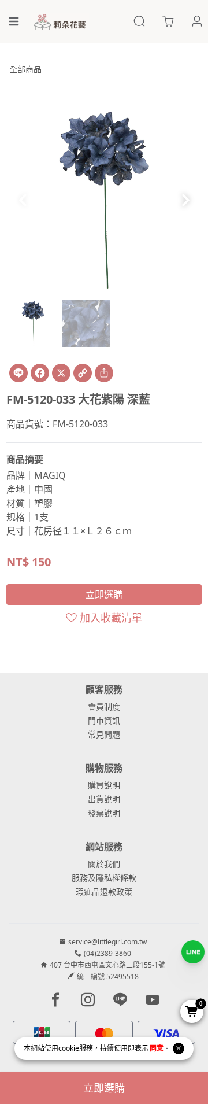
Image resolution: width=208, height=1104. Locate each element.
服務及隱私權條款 (104, 877)
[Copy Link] (82, 373)
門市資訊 (104, 720)
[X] (61, 373)
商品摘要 (24, 459)
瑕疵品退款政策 (104, 891)
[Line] (18, 373)
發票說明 (104, 812)
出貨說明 (104, 798)
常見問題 (104, 734)
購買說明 (104, 785)
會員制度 (104, 706)
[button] (185, 200)
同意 (157, 1048)
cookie (68, 1048)
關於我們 (104, 863)
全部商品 (25, 69)
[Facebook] (40, 373)
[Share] (104, 373)
